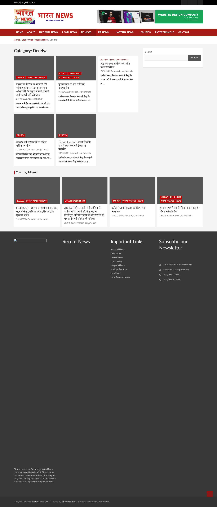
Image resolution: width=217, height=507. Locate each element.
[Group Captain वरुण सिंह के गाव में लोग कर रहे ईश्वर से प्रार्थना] (76, 126)
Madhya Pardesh (119, 269)
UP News (86, 32)
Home (19, 32)
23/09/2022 (21, 99)
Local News (69, 32)
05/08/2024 (69, 223)
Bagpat (116, 201)
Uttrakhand (116, 273)
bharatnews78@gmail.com (176, 269)
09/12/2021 (64, 153)
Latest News (74, 73)
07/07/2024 (117, 215)
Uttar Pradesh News (36, 77)
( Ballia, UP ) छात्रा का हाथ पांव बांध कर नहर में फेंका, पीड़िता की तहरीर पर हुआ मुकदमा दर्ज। (36, 212)
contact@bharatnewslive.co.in (177, 264)
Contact (183, 32)
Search (148, 52)
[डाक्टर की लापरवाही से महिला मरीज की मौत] (34, 126)
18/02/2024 (165, 215)
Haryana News (125, 32)
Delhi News (175, 197)
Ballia (20, 201)
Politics (146, 32)
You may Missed (26, 172)
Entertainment (164, 32)
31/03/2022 (64, 92)
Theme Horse (68, 501)
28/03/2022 (106, 71)
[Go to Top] (210, 494)
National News (48, 32)
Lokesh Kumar (36, 99)
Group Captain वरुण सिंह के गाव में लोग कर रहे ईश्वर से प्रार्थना (74, 146)
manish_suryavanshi (81, 92)
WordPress (103, 501)
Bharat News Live (40, 501)
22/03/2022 (21, 149)
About (31, 32)
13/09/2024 (21, 219)
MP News (103, 32)
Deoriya (20, 77)
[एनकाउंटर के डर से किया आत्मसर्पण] (76, 68)
